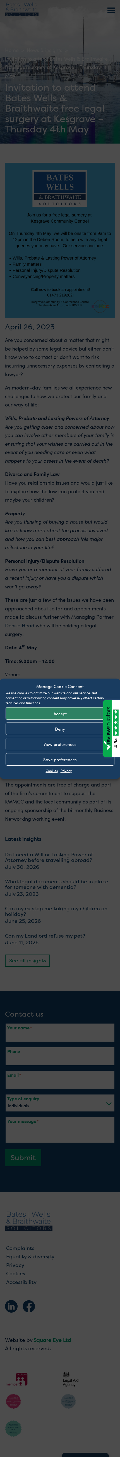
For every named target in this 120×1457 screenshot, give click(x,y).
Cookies (52, 770)
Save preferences (60, 759)
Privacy (66, 770)
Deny (60, 728)
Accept (60, 713)
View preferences (60, 744)
